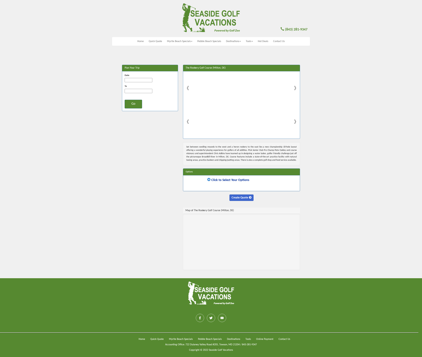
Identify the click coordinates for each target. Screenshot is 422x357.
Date (127, 75)
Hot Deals (263, 41)
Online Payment (264, 339)
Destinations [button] (232, 41)
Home (140, 41)
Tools (248, 339)
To (126, 86)
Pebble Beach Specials (209, 41)
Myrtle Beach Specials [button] (179, 41)
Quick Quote (155, 41)
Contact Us (279, 41)
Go (133, 103)
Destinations (233, 339)
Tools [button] (248, 41)
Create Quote (240, 197)
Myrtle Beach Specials (181, 339)
